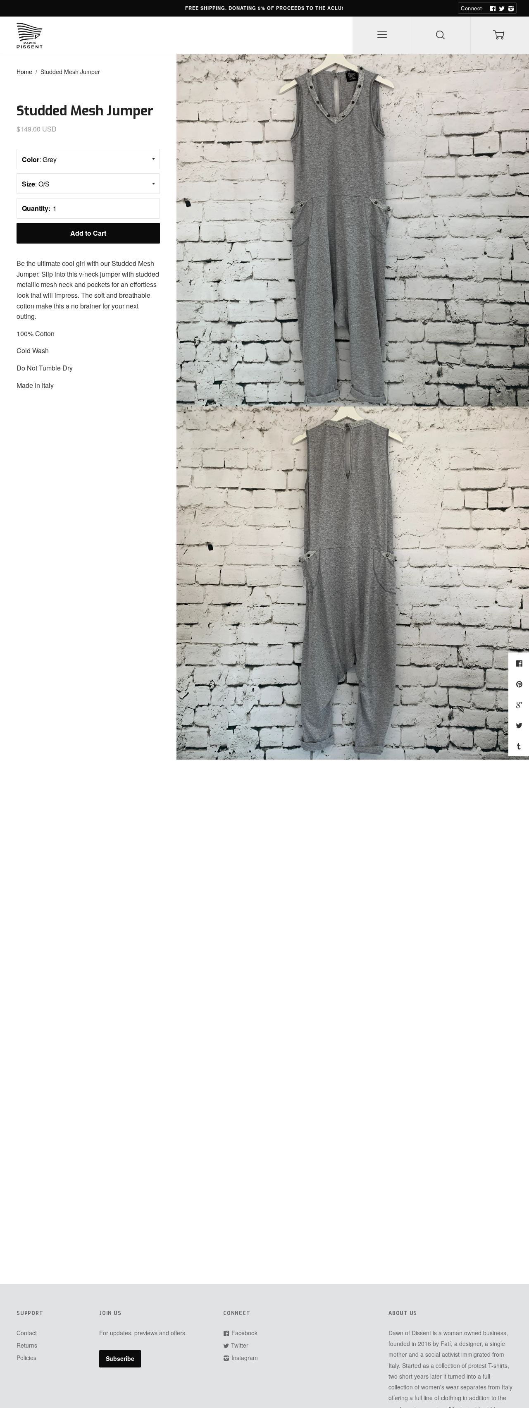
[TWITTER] (501, 8)
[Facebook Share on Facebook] (520, 663)
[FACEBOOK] (492, 8)
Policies (26, 1357)
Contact (27, 1333)
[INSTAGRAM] (510, 8)
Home (24, 71)
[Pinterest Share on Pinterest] (520, 684)
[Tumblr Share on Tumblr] (520, 746)
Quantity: (36, 208)
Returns (27, 1345)
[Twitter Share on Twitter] (520, 725)
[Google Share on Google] (520, 704)
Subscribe (120, 1358)
